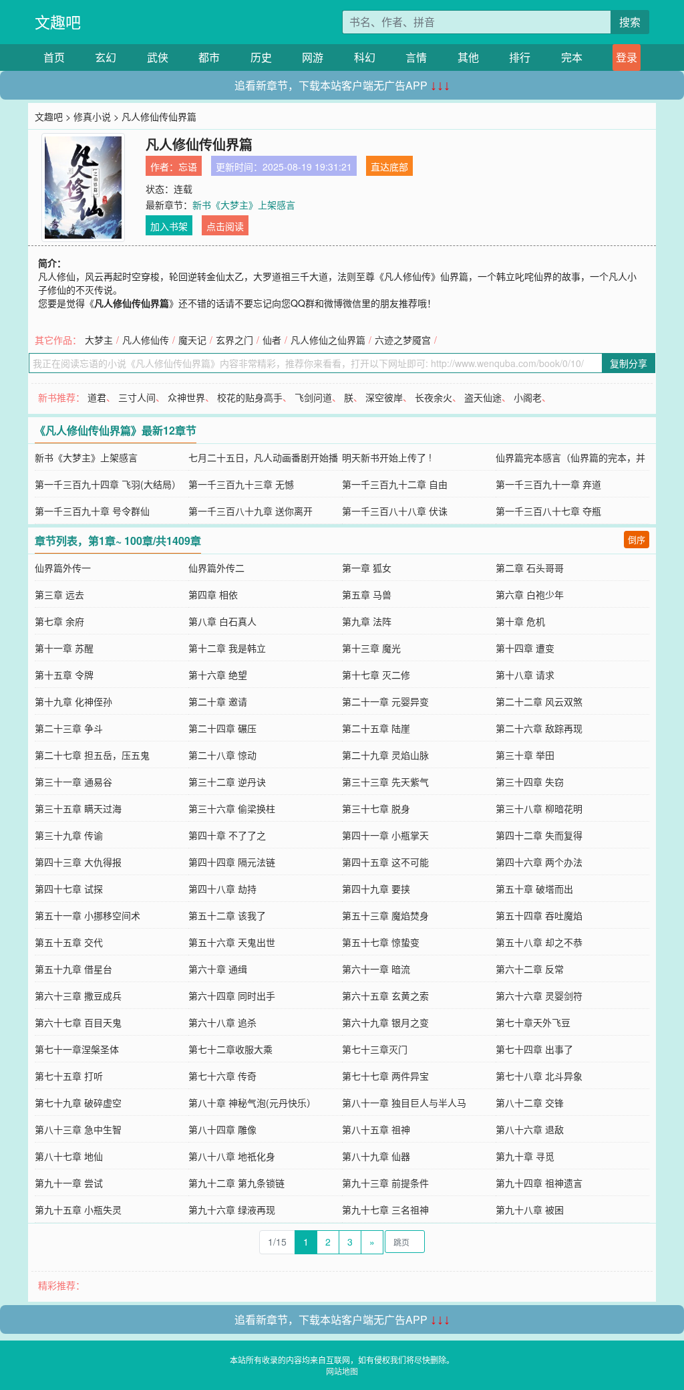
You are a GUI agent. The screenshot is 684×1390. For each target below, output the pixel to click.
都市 (209, 57)
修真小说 (92, 116)
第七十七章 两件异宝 (385, 1075)
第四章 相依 (213, 594)
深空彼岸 (384, 397)
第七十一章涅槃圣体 (77, 1049)
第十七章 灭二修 (376, 674)
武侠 (157, 57)
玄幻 (105, 57)
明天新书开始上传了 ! (387, 457)
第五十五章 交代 (69, 942)
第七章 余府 (59, 621)
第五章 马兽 (366, 594)
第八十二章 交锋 (530, 1102)
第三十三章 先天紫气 (385, 781)
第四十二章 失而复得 (539, 835)
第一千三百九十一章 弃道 (548, 484)
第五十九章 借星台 (73, 968)
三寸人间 (137, 397)
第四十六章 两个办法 (539, 861)
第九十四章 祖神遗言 (539, 1182)
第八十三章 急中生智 (78, 1129)
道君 (97, 397)
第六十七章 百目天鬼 (78, 1022)
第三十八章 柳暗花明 (539, 808)
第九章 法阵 (366, 621)
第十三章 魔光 (371, 648)
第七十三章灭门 (374, 1049)
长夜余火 (433, 397)
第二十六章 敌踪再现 (539, 728)
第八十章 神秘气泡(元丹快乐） (252, 1102)
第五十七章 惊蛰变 (380, 942)
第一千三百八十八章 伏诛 (395, 510)
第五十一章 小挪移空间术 (87, 915)
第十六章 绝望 (217, 674)
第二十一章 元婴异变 (385, 701)
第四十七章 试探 (69, 888)
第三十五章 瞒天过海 (78, 808)
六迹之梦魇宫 (403, 339)
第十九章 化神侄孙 (73, 701)
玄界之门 (234, 339)
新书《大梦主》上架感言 (243, 204)
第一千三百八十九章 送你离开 (250, 510)
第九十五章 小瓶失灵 (78, 1209)
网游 (312, 57)
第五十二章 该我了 (227, 915)
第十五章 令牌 (64, 674)
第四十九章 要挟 (376, 888)
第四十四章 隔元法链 (231, 861)
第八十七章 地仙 (69, 1156)
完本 (571, 57)
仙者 (272, 339)
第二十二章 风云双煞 (539, 701)
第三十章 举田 (525, 755)
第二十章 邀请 (217, 701)
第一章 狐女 (366, 567)
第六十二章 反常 (530, 968)
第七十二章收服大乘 (230, 1049)
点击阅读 (225, 226)
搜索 (630, 21)
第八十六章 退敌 (530, 1129)
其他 (468, 57)
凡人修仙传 (145, 339)
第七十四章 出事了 (534, 1049)
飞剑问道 (313, 397)
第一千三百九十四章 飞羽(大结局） (108, 484)
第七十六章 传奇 (222, 1075)
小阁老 (528, 397)
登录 (626, 57)
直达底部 (389, 166)
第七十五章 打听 (69, 1075)
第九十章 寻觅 (525, 1156)
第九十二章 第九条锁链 (236, 1182)
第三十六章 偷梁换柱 (231, 808)
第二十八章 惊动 (222, 755)
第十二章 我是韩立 (227, 648)
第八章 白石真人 (222, 621)
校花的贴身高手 (250, 397)
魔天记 (192, 339)
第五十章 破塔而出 (534, 888)
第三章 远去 (59, 594)
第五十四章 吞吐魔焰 (539, 915)
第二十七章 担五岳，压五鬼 (92, 755)
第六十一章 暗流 (376, 968)
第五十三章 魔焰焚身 (385, 915)
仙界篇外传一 (63, 567)
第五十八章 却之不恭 (539, 942)
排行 (519, 57)
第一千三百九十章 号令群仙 (92, 510)
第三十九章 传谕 (69, 835)
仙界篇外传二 (216, 567)
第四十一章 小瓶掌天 (385, 835)
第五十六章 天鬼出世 (231, 942)
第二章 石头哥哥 (530, 567)
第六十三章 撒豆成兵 (78, 995)
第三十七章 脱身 (376, 808)
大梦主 (99, 339)
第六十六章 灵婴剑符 (539, 995)
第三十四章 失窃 (530, 781)
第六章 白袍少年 (530, 594)
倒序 (636, 539)
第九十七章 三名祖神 (385, 1209)
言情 (416, 57)
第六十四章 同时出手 (231, 995)
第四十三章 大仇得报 (78, 861)
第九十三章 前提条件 (385, 1182)
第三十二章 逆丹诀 (227, 781)
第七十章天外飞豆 (533, 1022)
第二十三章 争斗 (69, 728)
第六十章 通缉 (217, 968)
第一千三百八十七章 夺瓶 (548, 510)
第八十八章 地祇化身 (231, 1156)
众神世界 (186, 397)
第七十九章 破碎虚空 (78, 1102)
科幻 (364, 57)
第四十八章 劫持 (222, 888)
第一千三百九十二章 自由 (395, 484)
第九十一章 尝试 (69, 1182)
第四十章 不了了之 (227, 835)
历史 (261, 57)
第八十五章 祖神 (376, 1129)
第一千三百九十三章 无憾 (241, 484)
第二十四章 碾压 (222, 728)
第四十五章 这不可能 (385, 861)
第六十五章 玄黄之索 (385, 995)
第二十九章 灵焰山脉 (385, 755)
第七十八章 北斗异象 (539, 1075)
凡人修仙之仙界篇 (328, 339)
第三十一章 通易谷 (73, 781)
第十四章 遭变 (525, 648)
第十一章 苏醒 (64, 648)
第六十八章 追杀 (222, 1022)
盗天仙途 (483, 397)
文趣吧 (58, 22)
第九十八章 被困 (530, 1209)
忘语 (187, 166)
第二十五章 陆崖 (376, 728)
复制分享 (628, 363)
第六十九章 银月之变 (385, 1022)
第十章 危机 (520, 621)
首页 (54, 57)
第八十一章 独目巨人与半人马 (404, 1102)
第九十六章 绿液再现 (231, 1209)
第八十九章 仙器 (376, 1156)
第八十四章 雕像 (222, 1129)
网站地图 (342, 1371)
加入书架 (169, 226)
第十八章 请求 (525, 674)
